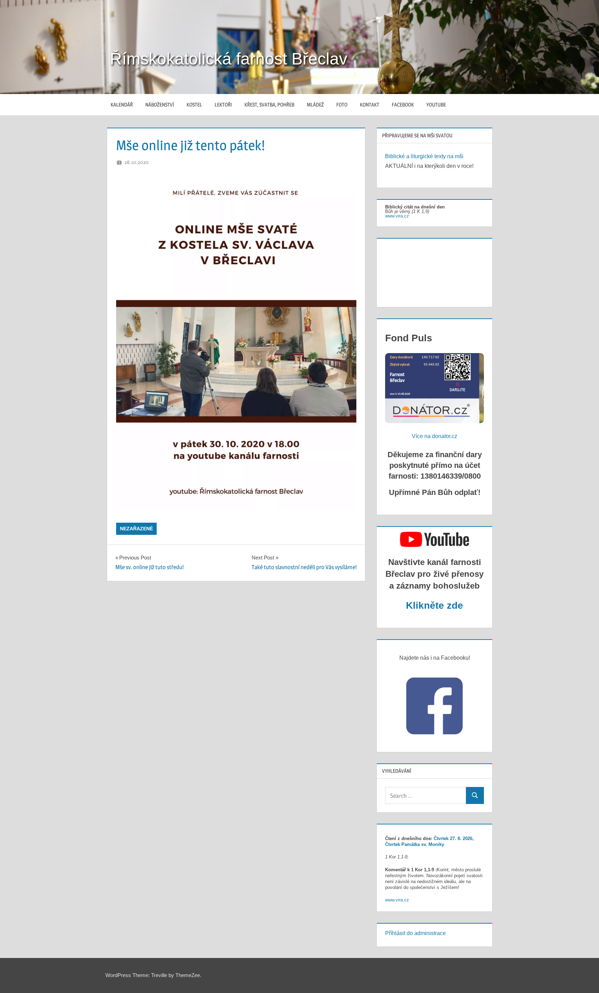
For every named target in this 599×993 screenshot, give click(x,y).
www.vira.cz (397, 216)
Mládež (315, 104)
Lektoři (223, 104)
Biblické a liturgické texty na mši (424, 156)
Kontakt (369, 104)
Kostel (194, 104)
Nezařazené (136, 528)
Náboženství (159, 104)
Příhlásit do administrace (415, 933)
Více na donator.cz (434, 436)
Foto (341, 104)
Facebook (403, 104)
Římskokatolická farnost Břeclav (228, 59)
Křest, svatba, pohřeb (269, 104)
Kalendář (122, 104)
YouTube (436, 104)
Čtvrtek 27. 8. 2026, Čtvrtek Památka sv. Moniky (429, 841)
